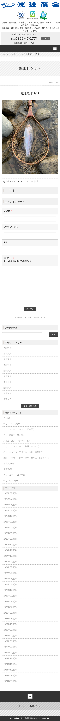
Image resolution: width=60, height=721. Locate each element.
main (30, 317)
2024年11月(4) (10, 550)
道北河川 (7, 348)
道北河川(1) (8, 463)
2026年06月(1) (10, 505)
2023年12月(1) (10, 590)
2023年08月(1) (10, 601)
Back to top (30, 696)
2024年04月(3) (10, 584)
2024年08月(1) (10, 567)
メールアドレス (11, 227)
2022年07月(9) (10, 636)
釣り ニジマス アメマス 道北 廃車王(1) (23, 452)
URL (6, 242)
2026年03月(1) (10, 510)
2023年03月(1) (10, 618)
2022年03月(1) (10, 653)
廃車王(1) (7, 469)
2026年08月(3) (10, 493)
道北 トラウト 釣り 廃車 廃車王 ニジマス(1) (26, 458)
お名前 (8, 211)
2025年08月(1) (10, 522)
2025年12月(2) (10, 516)
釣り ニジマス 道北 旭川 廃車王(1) (21, 446)
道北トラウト (17, 54)
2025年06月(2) (10, 533)
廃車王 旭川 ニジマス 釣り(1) (18, 441)
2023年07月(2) (10, 607)
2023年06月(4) (10, 613)
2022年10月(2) (10, 624)
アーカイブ (10, 488)
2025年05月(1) (10, 539)
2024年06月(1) (10, 573)
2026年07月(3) (10, 499)
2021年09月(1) (10, 675)
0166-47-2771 (27, 39)
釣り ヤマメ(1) (10, 480)
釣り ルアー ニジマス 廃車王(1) (19, 429)
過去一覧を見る (30, 406)
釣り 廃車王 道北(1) (13, 435)
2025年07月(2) (10, 527)
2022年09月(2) (10, 630)
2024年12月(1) (10, 544)
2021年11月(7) (10, 664)
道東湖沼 (7, 393)
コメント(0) (31, 181)
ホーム (6, 54)
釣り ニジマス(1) (11, 424)
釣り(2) (6, 418)
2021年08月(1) (10, 681)
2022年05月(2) (10, 647)
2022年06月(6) (10, 641)
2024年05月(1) (10, 579)
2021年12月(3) (10, 658)
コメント (17, 259)
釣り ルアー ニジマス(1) (15, 475)
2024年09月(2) (10, 562)
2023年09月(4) (10, 596)
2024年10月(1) (10, 556)
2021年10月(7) (10, 670)
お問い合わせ (36, 706)
